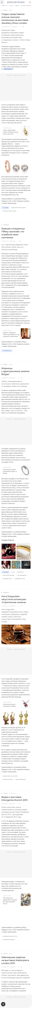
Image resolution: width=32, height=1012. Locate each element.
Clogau (11, 46)
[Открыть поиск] (30, 2)
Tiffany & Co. (23, 258)
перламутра (8, 69)
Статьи (11, 5)
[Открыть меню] (2, 2)
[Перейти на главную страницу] (16, 2)
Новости (4, 5)
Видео (17, 5)
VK (10, 201)
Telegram (4, 201)
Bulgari (17, 393)
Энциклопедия (26, 5)
